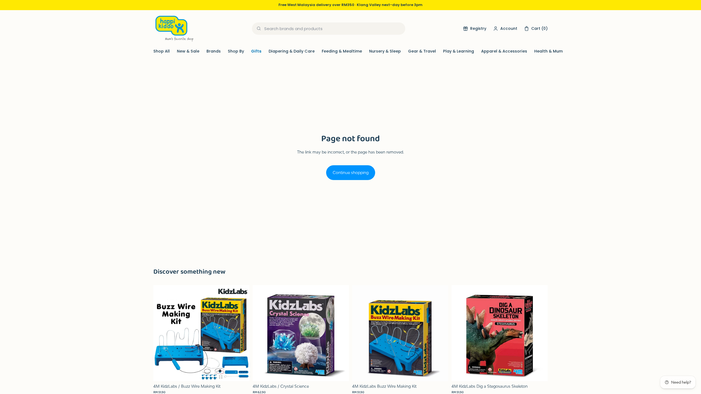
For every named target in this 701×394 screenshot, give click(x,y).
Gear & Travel (422, 51)
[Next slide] (241, 333)
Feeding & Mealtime (342, 51)
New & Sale (188, 51)
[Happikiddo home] (173, 29)
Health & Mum (548, 51)
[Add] (241, 373)
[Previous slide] (161, 333)
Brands (213, 51)
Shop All (161, 51)
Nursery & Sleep (385, 51)
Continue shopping (351, 172)
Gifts (256, 51)
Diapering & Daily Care (292, 51)
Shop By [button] (236, 51)
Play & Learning (458, 51)
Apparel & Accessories (504, 51)
